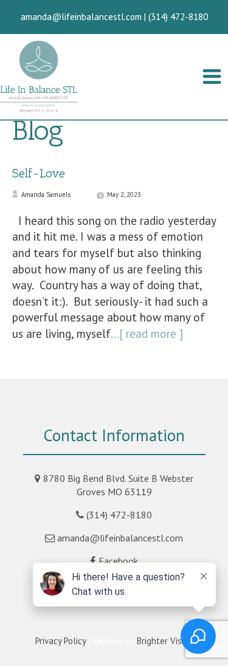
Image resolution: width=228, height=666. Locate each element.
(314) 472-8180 (119, 515)
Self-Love (38, 173)
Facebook (118, 561)
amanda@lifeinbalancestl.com (120, 538)
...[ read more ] (147, 333)
